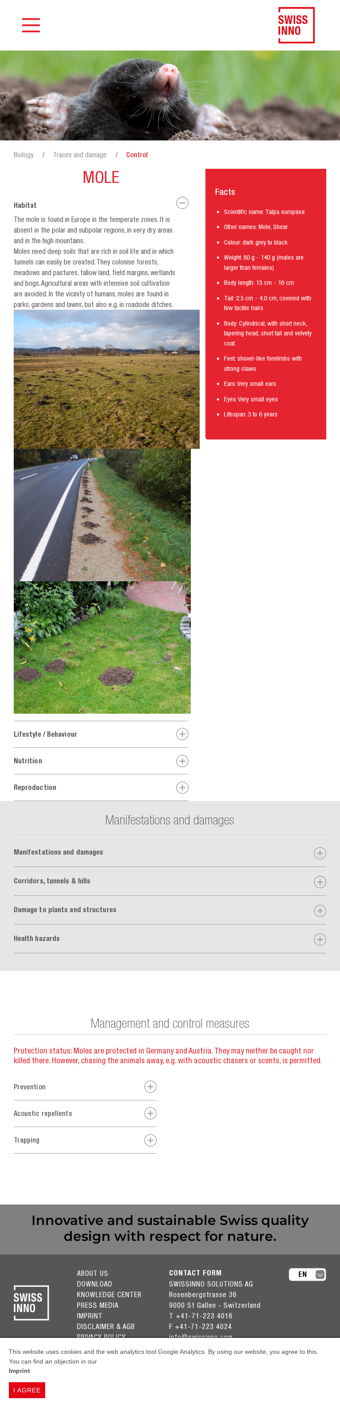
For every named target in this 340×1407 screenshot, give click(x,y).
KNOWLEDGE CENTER (109, 1294)
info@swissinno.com (201, 1337)
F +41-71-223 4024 (200, 1326)
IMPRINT (90, 1316)
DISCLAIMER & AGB (106, 1326)
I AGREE (27, 1390)
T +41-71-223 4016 (201, 1316)
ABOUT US (92, 1273)
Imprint (19, 1370)
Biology (24, 155)
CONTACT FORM (195, 1273)
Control (137, 155)
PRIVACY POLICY (101, 1337)
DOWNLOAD (94, 1284)
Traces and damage (80, 155)
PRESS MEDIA (98, 1305)
